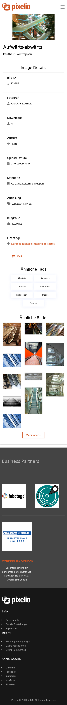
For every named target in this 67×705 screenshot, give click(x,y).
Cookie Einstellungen (17, 624)
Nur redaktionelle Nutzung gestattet (33, 244)
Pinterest (10, 684)
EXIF (19, 256)
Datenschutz (12, 620)
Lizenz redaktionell (16, 646)
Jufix (60, 349)
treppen (33, 303)
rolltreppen (21, 295)
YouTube (10, 680)
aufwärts (45, 278)
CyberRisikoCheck (18, 561)
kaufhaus (21, 286)
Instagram (11, 676)
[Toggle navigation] (62, 7)
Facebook (11, 672)
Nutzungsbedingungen (18, 642)
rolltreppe (45, 286)
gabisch (40, 394)
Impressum (11, 628)
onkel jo (38, 349)
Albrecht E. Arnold (18, 421)
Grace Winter (17, 403)
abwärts (22, 278)
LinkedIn (10, 668)
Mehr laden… (33, 435)
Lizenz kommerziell (16, 650)
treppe (45, 295)
